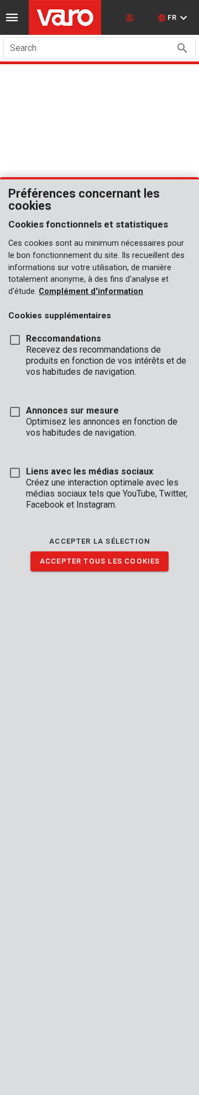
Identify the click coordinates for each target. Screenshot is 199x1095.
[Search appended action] (182, 48)
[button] (174, 17)
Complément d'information (91, 291)
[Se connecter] (131, 17)
